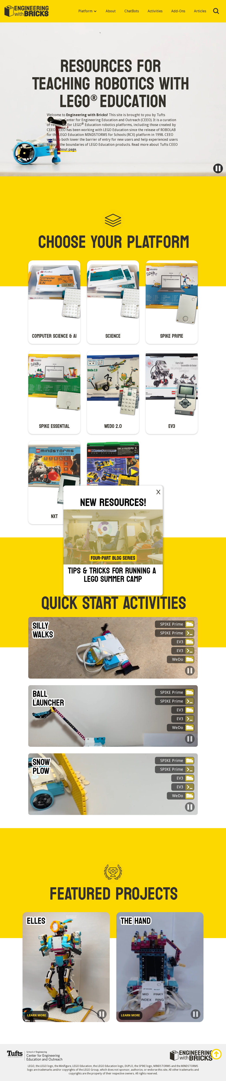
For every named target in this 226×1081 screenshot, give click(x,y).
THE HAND (136, 921)
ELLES (36, 921)
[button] (87, 11)
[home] (26, 11)
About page (67, 149)
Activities (155, 11)
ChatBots (131, 11)
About (111, 11)
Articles (200, 11)
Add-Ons (178, 11)
